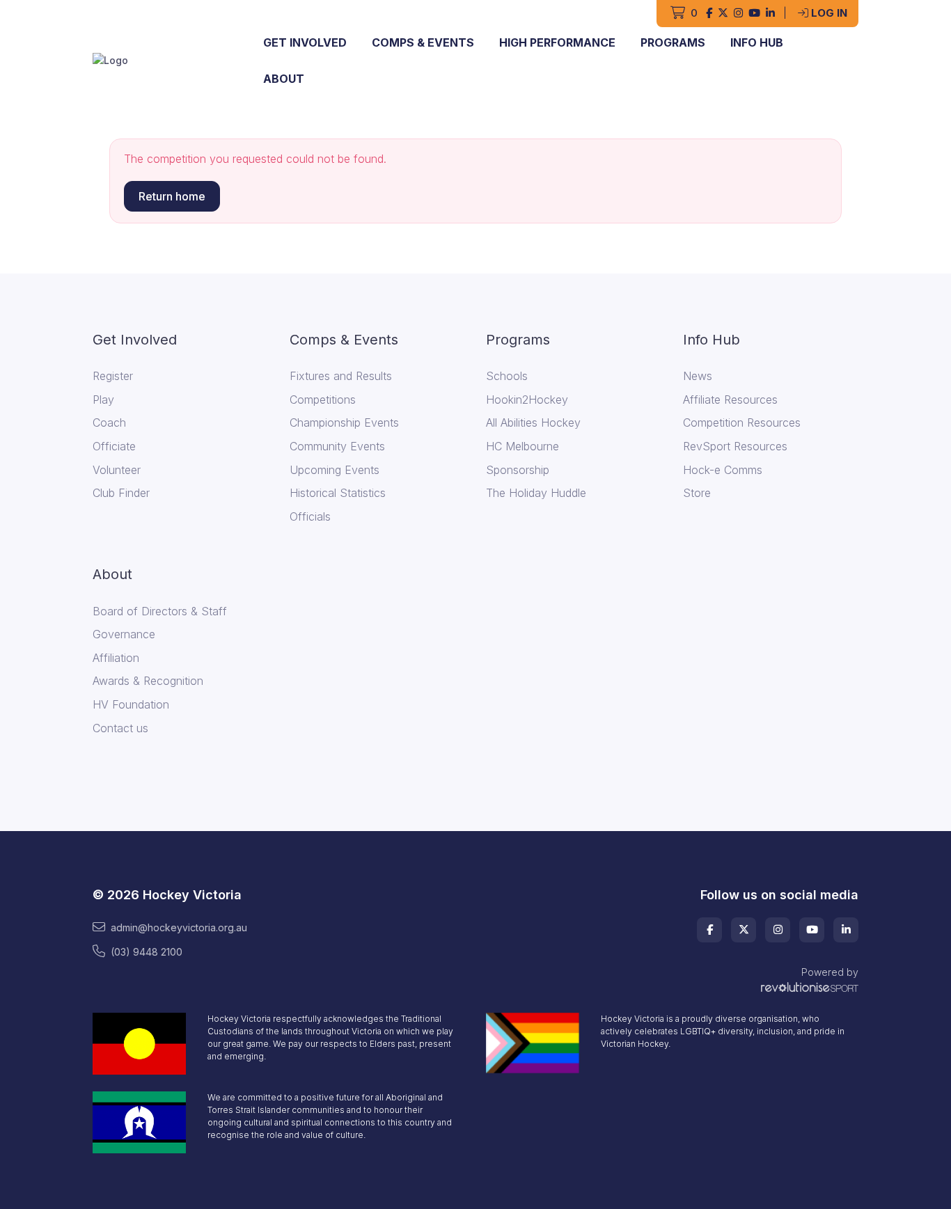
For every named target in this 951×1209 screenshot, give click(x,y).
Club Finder (121, 493)
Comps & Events (423, 42)
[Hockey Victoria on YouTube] (754, 14)
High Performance (557, 42)
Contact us (120, 728)
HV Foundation (131, 704)
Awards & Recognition (148, 681)
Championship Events (344, 422)
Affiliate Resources (730, 399)
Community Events (337, 446)
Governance (124, 634)
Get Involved (305, 42)
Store (697, 493)
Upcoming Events (334, 470)
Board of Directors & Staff (160, 611)
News (697, 376)
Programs (672, 42)
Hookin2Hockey (527, 399)
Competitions (323, 399)
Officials (310, 516)
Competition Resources (742, 422)
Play (103, 399)
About (283, 79)
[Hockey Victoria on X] (723, 14)
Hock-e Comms (722, 470)
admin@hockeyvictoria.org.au (179, 927)
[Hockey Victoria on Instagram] (738, 14)
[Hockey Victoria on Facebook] (709, 14)
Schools (507, 376)
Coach (109, 422)
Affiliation (116, 658)
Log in (829, 12)
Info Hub (756, 42)
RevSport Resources (735, 446)
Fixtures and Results (341, 376)
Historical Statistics (338, 493)
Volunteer (117, 470)
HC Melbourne (522, 446)
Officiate (114, 446)
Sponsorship (517, 470)
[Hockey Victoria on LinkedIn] (770, 14)
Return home (172, 196)
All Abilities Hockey (533, 422)
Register (113, 376)
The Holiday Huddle (536, 493)
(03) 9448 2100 (146, 952)
